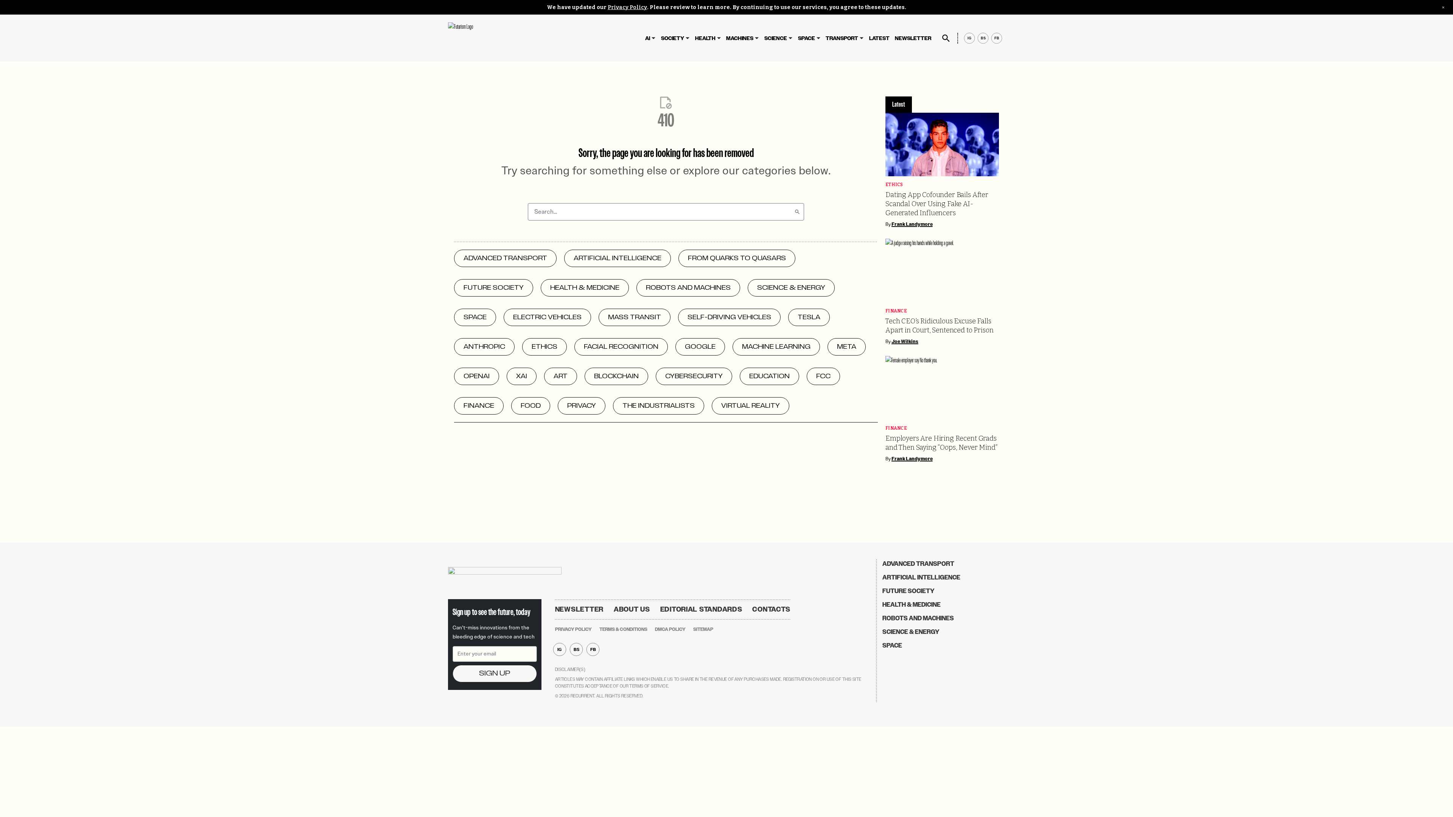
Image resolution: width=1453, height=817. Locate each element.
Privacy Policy (627, 7)
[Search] (797, 212)
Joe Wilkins (904, 342)
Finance (896, 311)
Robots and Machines (918, 618)
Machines (739, 38)
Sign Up (494, 673)
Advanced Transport (918, 563)
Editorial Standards (701, 609)
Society (672, 38)
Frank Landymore (912, 224)
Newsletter (913, 38)
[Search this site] (946, 38)
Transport (842, 38)
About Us (632, 609)
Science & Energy (911, 631)
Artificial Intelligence (921, 577)
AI (647, 38)
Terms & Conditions (623, 629)
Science (775, 38)
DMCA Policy (670, 629)
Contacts (771, 609)
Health (705, 38)
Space (806, 38)
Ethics (894, 184)
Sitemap (703, 629)
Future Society (908, 591)
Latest (879, 38)
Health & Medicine (911, 604)
